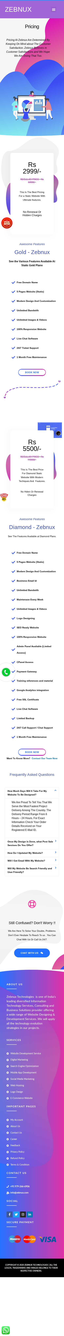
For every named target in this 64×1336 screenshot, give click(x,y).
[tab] (32, 793)
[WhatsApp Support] (6, 1330)
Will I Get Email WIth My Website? (26, 861)
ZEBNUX (18, 9)
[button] (53, 9)
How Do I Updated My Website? (25, 853)
